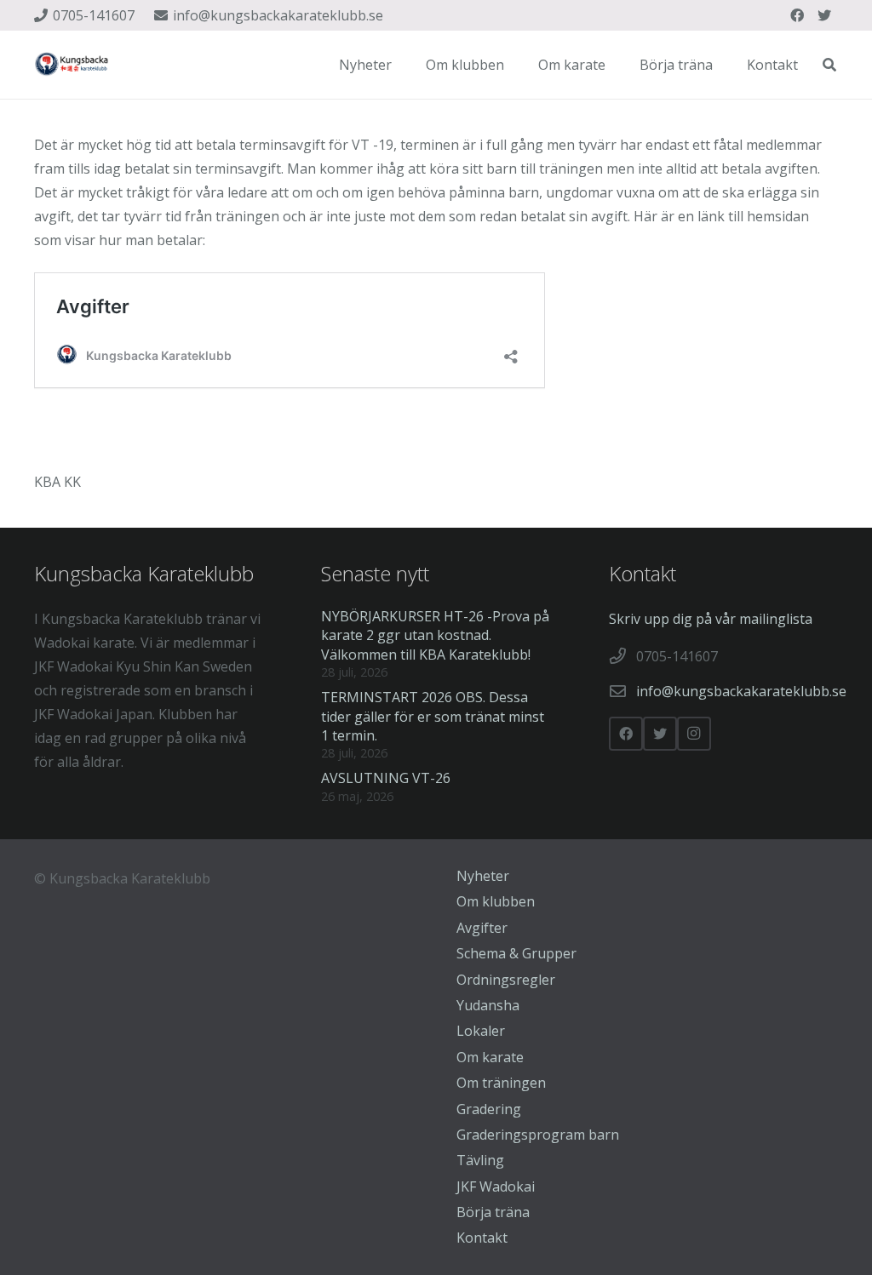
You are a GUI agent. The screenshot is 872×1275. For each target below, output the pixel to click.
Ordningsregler (505, 979)
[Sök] (830, 65)
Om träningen (501, 1082)
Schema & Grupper (516, 953)
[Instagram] (694, 734)
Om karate (490, 1057)
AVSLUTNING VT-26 (385, 778)
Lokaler (480, 1030)
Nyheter (482, 875)
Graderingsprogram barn (537, 1134)
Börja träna (493, 1212)
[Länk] (72, 64)
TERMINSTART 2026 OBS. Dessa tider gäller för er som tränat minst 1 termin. (432, 716)
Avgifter (482, 927)
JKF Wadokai (495, 1186)
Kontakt (482, 1237)
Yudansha (487, 1005)
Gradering (488, 1109)
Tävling (480, 1160)
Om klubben (495, 901)
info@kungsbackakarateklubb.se (741, 691)
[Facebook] (797, 15)
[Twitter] (824, 15)
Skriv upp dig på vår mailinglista (710, 618)
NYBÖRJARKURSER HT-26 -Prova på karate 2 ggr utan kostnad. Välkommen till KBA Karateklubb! (435, 635)
